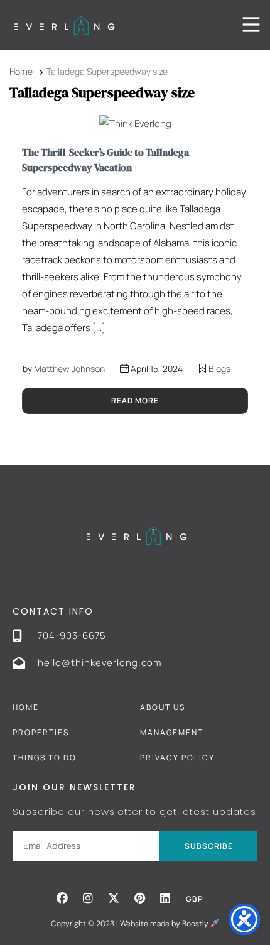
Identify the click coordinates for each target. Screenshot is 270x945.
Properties (41, 732)
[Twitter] (113, 898)
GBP (194, 898)
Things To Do (45, 757)
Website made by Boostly (165, 924)
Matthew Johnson (69, 368)
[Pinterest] (139, 898)
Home (26, 707)
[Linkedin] (165, 898)
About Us (162, 707)
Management (171, 732)
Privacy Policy (177, 757)
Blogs (219, 368)
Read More (135, 400)
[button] (62, 898)
